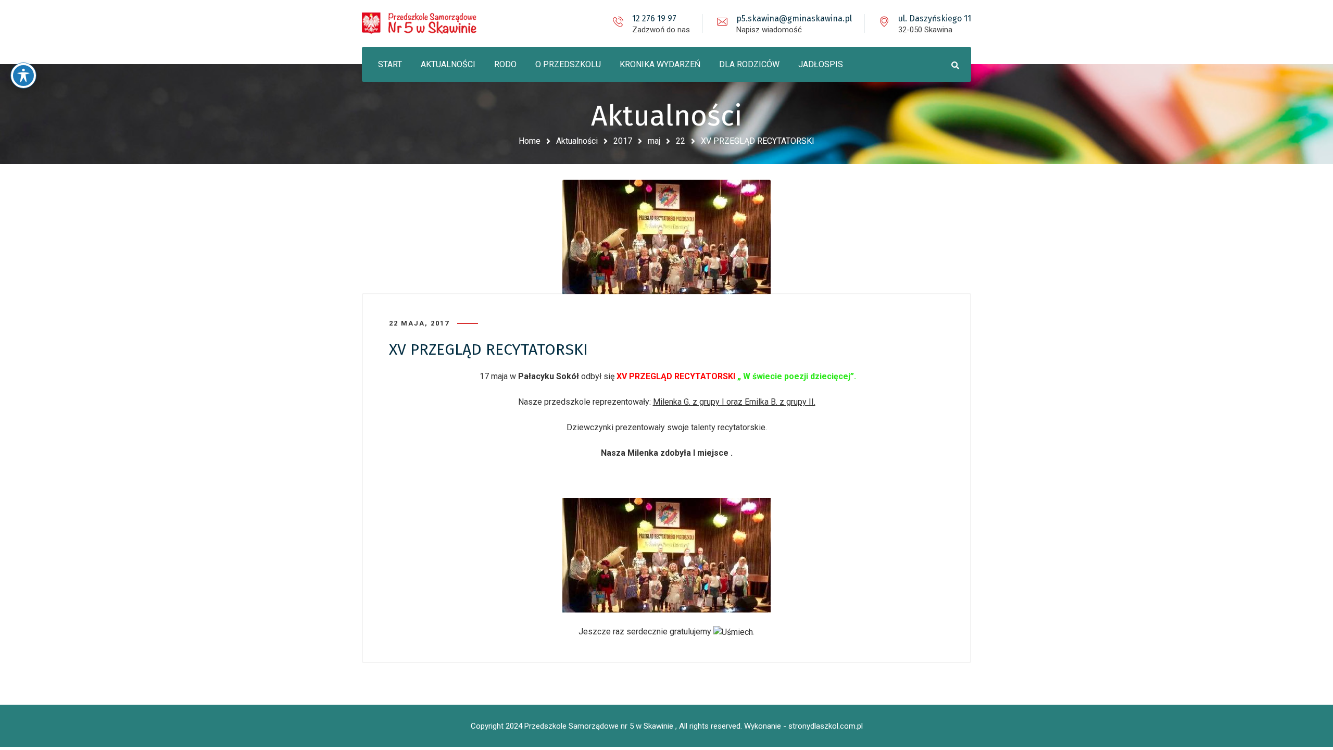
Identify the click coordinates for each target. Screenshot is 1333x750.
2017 (622, 141)
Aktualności (577, 141)
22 (680, 141)
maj (654, 141)
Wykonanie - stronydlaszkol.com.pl (803, 726)
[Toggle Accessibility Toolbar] (23, 75)
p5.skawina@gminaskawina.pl (794, 18)
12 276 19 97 (654, 18)
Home (529, 141)
